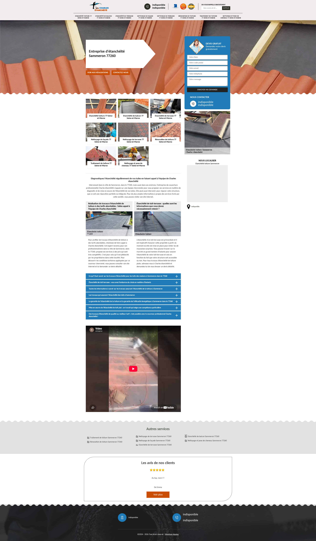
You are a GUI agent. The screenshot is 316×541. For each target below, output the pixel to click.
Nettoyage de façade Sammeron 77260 (154, 441)
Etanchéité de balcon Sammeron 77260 (203, 437)
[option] (158, 479)
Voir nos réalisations (97, 73)
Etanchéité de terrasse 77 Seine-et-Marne (124, 17)
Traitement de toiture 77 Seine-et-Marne (208, 17)
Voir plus (158, 494)
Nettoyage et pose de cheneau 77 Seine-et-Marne (231, 17)
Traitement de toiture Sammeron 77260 (106, 438)
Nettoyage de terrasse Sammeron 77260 (155, 437)
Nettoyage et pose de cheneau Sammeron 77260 (207, 441)
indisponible (158, 5)
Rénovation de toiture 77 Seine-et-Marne (187, 17)
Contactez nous (120, 73)
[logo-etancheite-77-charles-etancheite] (99, 6)
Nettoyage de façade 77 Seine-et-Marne (145, 17)
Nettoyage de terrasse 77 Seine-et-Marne (166, 17)
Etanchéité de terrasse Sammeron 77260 (155, 445)
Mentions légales (172, 534)
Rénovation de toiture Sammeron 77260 (106, 442)
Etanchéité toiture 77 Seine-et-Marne (83, 17)
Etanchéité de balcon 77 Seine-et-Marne (103, 17)
